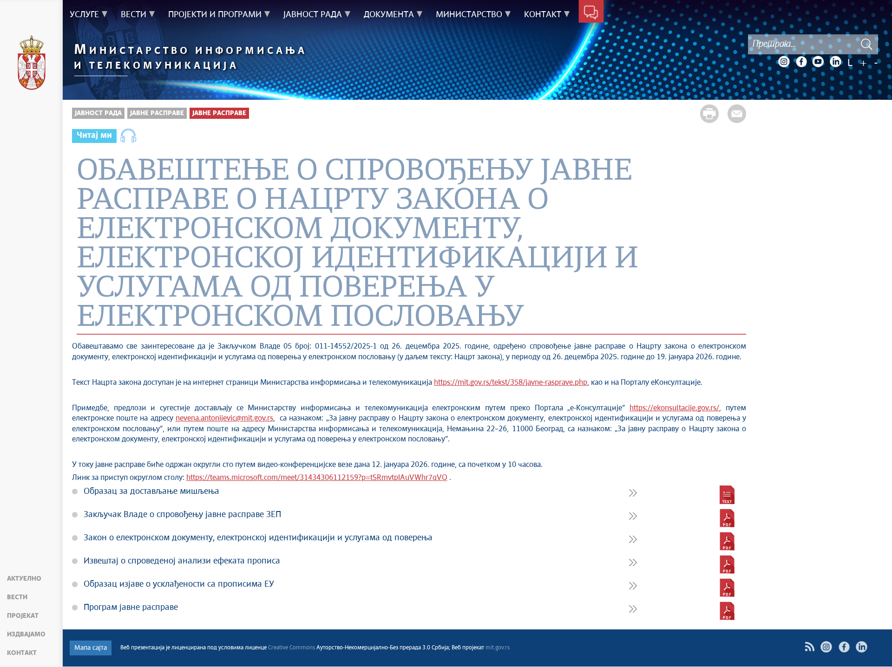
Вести (17, 597)
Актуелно (24, 579)
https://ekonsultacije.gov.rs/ (674, 408)
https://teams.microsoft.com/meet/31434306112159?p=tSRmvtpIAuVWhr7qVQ (316, 477)
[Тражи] (866, 44)
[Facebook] (801, 62)
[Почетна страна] (32, 64)
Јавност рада (98, 113)
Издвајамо (26, 634)
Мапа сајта (90, 648)
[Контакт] (591, 13)
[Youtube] (818, 62)
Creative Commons (291, 648)
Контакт (22, 653)
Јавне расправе (157, 113)
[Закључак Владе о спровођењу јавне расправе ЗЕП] (727, 518)
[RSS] (809, 647)
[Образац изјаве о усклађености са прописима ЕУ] (727, 587)
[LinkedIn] (835, 62)
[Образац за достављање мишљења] (727, 495)
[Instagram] (784, 62)
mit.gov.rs (497, 648)
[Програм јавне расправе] (727, 611)
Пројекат (23, 616)
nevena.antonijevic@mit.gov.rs (224, 418)
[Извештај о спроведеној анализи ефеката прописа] (727, 564)
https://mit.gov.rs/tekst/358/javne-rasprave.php (510, 382)
